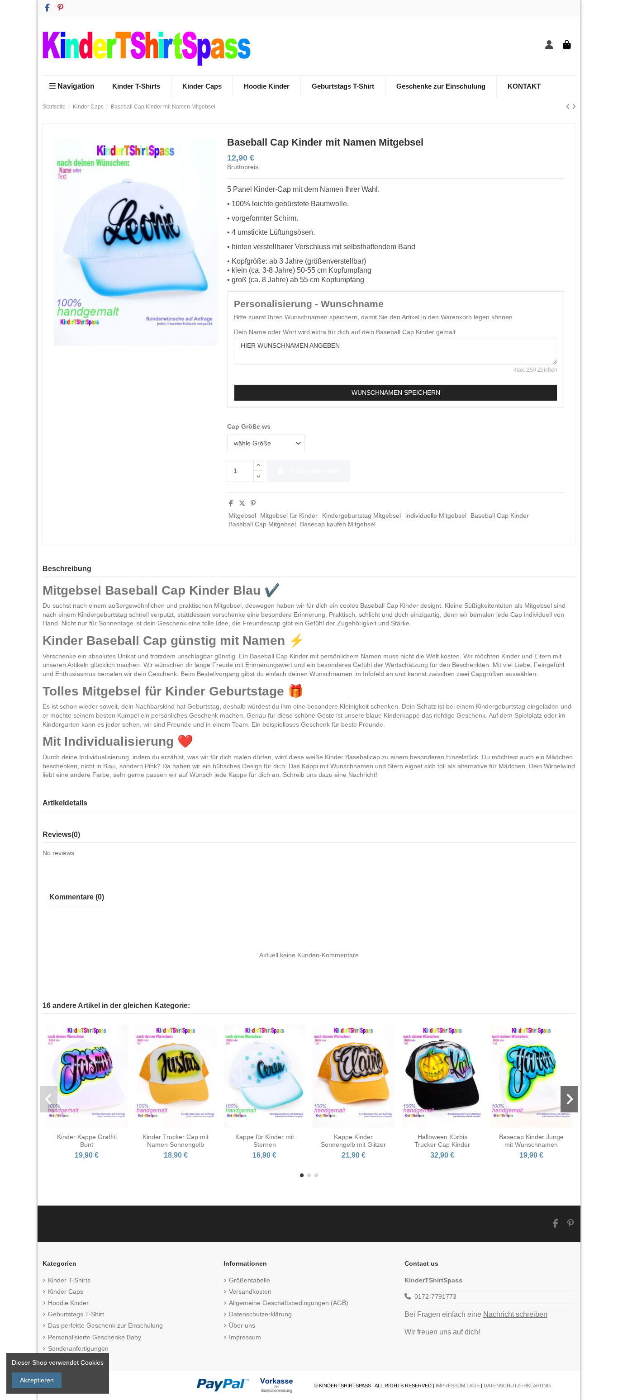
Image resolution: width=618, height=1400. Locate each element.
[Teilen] (231, 503)
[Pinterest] (253, 503)
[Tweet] (242, 503)
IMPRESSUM (450, 1385)
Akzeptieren (37, 1380)
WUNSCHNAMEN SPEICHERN (396, 392)
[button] (302, 1175)
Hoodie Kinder (68, 1302)
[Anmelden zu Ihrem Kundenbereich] (549, 45)
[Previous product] (569, 106)
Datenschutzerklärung (260, 1314)
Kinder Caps (65, 1291)
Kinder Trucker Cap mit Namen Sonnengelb (176, 1140)
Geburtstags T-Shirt (76, 1314)
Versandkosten (250, 1291)
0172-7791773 (435, 1296)
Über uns (242, 1325)
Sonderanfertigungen (78, 1348)
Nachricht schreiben (515, 1314)
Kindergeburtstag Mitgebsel (361, 515)
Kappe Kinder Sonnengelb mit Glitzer (353, 1140)
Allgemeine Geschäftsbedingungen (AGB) (288, 1302)
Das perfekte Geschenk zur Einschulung (105, 1325)
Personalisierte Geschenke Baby (94, 1337)
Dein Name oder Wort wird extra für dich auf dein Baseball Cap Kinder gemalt (345, 332)
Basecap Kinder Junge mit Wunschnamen (531, 1140)
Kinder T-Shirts (69, 1280)
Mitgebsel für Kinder (289, 515)
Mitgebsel (242, 515)
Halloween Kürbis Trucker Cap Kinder (442, 1140)
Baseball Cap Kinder (500, 515)
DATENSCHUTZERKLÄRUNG (517, 1385)
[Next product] (574, 106)
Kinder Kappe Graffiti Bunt (87, 1140)
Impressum (245, 1337)
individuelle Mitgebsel (435, 515)
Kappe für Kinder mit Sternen (264, 1140)
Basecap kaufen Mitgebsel (338, 524)
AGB (474, 1385)
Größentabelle (249, 1280)
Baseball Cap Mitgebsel (262, 524)
